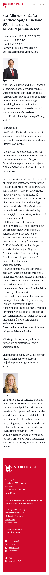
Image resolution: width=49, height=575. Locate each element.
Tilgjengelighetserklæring (15, 529)
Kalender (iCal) (15, 561)
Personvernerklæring (14, 525)
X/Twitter (13, 544)
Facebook (13, 541)
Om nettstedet (11, 522)
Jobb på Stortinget (13, 532)
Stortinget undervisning (15, 509)
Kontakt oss (10, 492)
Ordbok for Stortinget (14, 516)
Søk (35, 4)
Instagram (13, 548)
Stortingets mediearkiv (14, 512)
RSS (10, 558)
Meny (43, 4)
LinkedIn (12, 551)
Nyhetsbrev (10, 519)
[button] (34, 4)
